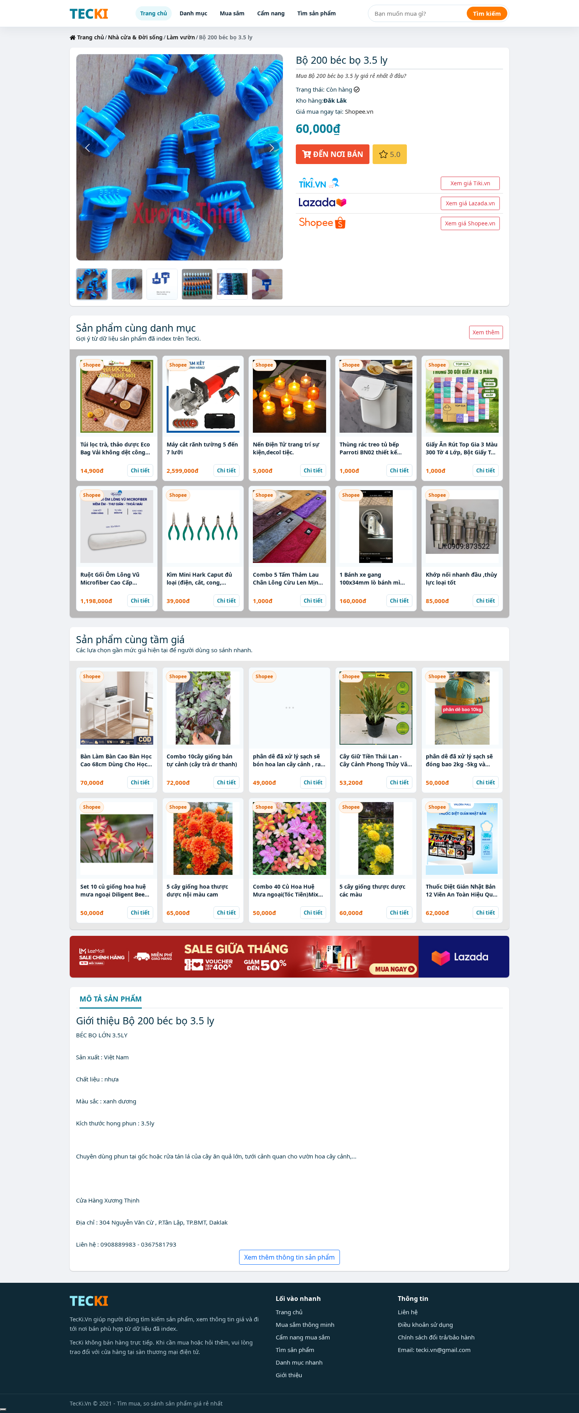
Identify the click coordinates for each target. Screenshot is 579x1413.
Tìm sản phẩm (316, 13)
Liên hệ (408, 1312)
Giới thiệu (289, 1375)
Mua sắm (232, 13)
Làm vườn (181, 37)
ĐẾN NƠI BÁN (337, 154)
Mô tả (111, 999)
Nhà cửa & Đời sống (135, 37)
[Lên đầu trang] (3, 1409)
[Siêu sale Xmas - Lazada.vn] (289, 956)
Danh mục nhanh (299, 1362)
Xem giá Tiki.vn (470, 183)
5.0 (394, 154)
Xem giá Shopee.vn (470, 223)
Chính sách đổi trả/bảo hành (436, 1337)
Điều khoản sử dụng (425, 1324)
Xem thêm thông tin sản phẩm (289, 1257)
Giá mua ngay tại (319, 111)
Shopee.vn (359, 111)
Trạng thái (309, 89)
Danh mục (193, 13)
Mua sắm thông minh (305, 1324)
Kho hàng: (309, 100)
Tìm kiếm (487, 13)
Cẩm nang (271, 13)
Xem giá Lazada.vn (470, 203)
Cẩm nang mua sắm (303, 1337)
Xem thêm (486, 332)
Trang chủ (153, 13)
